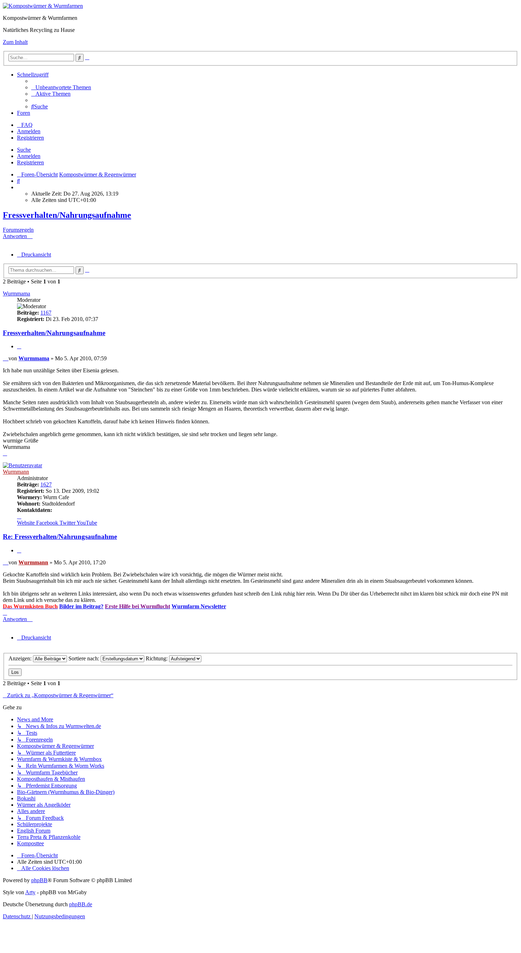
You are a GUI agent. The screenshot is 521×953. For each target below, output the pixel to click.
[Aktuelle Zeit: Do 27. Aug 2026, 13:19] (19, 187)
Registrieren (30, 162)
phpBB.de (80, 904)
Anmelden (28, 156)
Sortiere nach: (84, 658)
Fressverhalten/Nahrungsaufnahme (67, 215)
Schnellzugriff (33, 75)
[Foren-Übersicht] (43, 6)
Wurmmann (16, 472)
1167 (45, 313)
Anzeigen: (21, 658)
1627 (46, 484)
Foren (23, 113)
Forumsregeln (18, 230)
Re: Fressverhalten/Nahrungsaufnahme (60, 536)
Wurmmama (16, 294)
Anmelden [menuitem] (28, 131)
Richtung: (157, 658)
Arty (30, 892)
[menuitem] (61, 87)
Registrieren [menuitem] (30, 138)
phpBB (39, 880)
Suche (24, 150)
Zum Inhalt (15, 42)
